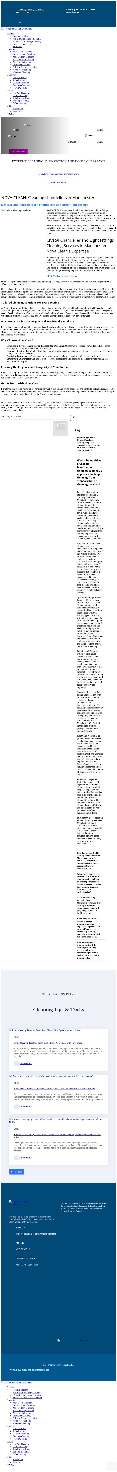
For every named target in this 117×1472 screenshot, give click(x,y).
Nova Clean (55, 1365)
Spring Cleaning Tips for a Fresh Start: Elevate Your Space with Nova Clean (48, 1043)
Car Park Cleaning (21, 93)
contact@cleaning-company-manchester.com (58, 174)
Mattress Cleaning (21, 82)
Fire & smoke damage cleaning (27, 39)
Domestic (11, 49)
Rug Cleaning (21, 88)
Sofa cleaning (19, 80)
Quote (9, 106)
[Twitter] (74, 417)
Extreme (10, 33)
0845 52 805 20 (58, 182)
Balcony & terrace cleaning (25, 67)
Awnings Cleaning (21, 85)
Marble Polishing (20, 95)
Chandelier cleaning (22, 64)
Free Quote (18, 108)
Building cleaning (21, 100)
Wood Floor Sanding (22, 69)
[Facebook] (20, 21)
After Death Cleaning (22, 51)
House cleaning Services (24, 54)
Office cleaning (19, 103)
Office (10, 90)
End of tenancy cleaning (23, 59)
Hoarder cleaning (20, 36)
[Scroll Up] (2, 1469)
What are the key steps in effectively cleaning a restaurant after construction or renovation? (54, 1088)
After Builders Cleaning (23, 57)
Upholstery (12, 75)
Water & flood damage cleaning (27, 41)
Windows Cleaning (21, 72)
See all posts (16, 1171)
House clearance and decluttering (22, 45)
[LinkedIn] (73, 420)
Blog (11, 113)
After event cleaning (22, 62)
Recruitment (18, 111)
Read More (26, 1064)
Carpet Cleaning (20, 77)
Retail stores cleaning (22, 98)
